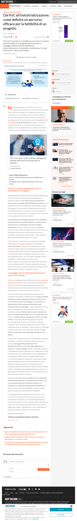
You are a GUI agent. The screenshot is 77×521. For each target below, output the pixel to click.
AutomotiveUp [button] (35, 6)
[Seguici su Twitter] (32, 489)
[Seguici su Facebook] (36, 489)
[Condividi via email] (11, 37)
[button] (4, 6)
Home (4, 33)
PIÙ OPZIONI (60, 515)
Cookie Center (6, 494)
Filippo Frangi (7, 60)
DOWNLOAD (69, 40)
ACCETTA (61, 510)
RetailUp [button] (59, 6)
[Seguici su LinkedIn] (29, 489)
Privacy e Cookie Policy (32, 493)
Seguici (21, 489)
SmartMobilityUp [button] (68, 6)
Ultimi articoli (28, 6)
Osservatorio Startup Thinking (21, 244)
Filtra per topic (57, 107)
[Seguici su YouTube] (39, 489)
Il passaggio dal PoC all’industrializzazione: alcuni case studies (26, 183)
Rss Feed (21, 493)
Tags (16, 493)
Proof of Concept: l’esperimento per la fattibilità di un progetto (26, 179)
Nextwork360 (8, 501)
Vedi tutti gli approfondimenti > (67, 186)
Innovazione (11, 33)
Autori (11, 493)
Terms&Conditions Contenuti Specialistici (51, 493)
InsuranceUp (53, 6)
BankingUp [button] (44, 6)
